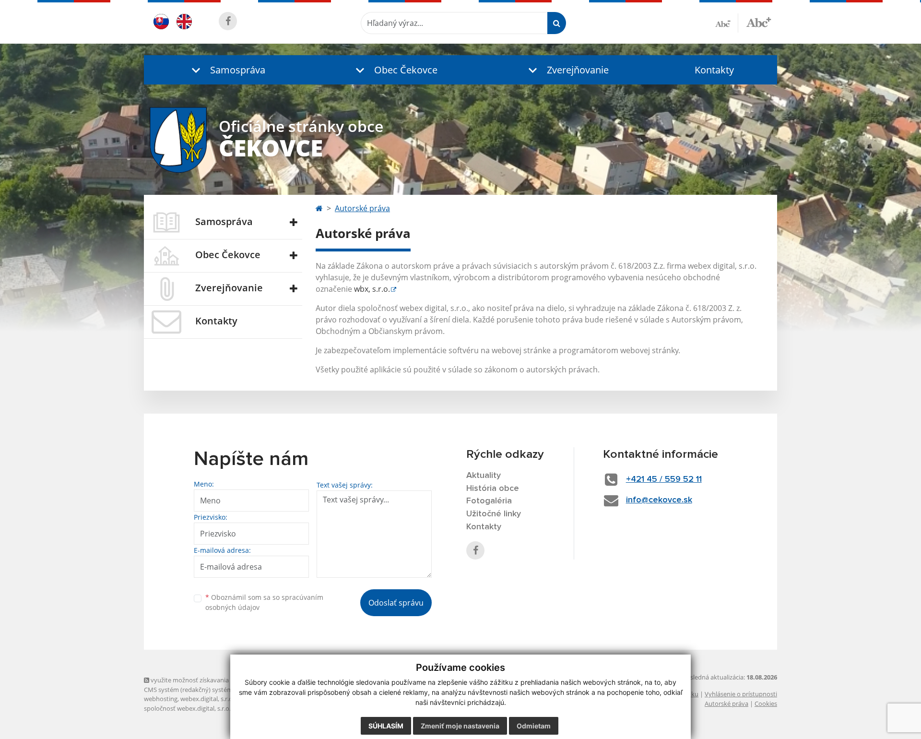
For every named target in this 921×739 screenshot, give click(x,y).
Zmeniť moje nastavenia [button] (460, 726)
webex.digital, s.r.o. (207, 698)
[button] (226, 69)
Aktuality (483, 475)
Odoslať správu (396, 602)
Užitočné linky (493, 514)
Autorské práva (362, 208)
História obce (492, 488)
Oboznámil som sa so (264, 602)
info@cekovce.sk (659, 500)
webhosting (160, 698)
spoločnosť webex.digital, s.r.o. (187, 708)
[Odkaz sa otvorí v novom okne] (228, 21)
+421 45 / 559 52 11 (664, 479)
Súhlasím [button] (385, 726)
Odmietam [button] (534, 726)
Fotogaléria (489, 501)
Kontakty (714, 69)
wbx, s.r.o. (372, 289)
